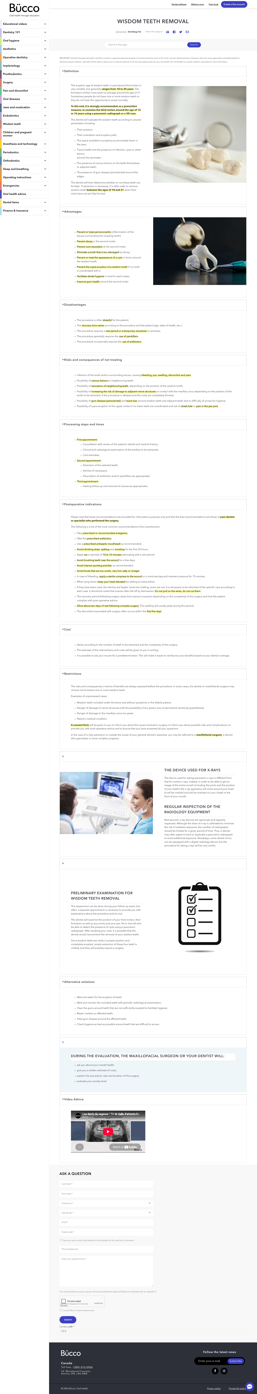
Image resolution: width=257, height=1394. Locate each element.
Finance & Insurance (15, 211)
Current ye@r (66, 1327)
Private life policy (237, 1389)
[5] (125, 32)
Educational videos (15, 24)
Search (194, 45)
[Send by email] (187, 32)
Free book (213, 5)
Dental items (11, 202)
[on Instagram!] (224, 1371)
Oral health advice (14, 194)
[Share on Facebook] (174, 32)
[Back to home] (24, 18)
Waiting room (197, 5)
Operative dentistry (15, 57)
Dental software (179, 5)
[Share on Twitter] (180, 32)
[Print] (167, 32)
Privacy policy (214, 1389)
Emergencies (11, 186)
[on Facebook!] (215, 1371)
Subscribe (236, 1361)
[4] (123, 32)
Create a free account (234, 4)
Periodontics (11, 152)
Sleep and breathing (16, 169)
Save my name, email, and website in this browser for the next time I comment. (98, 1241)
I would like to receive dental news (78, 1311)
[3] (121, 32)
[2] (119, 32)
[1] (117, 32)
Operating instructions (17, 177)
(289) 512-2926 (83, 1367)
